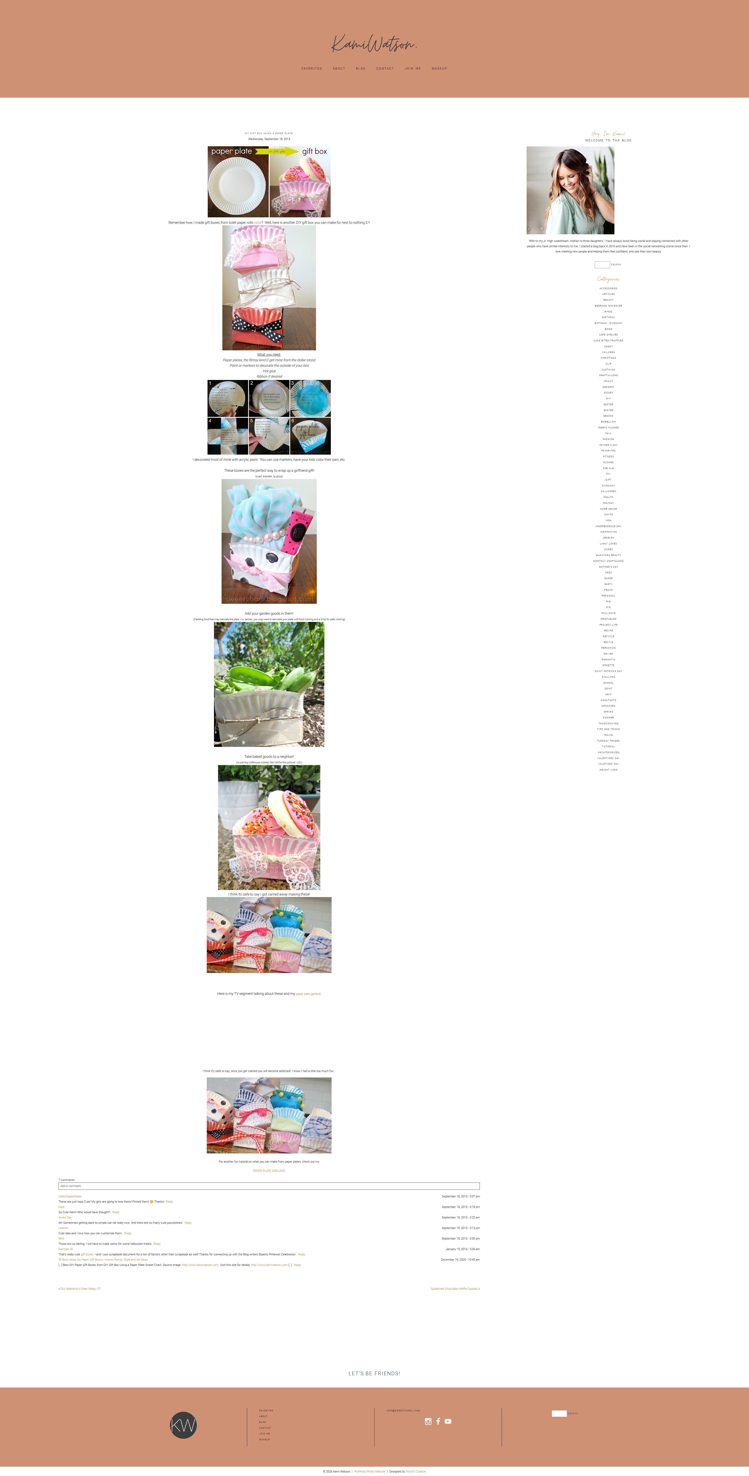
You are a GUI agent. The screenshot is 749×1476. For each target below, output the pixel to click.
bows (608, 329)
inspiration (608, 531)
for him (608, 468)
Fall (608, 433)
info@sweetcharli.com (403, 1410)
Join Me (413, 68)
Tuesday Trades (608, 740)
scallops (608, 677)
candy (608, 346)
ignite (608, 514)
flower (608, 462)
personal (608, 595)
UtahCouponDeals (70, 1196)
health (608, 497)
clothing (608, 369)
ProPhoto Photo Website (369, 1471)
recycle (608, 636)
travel (609, 735)
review (608, 653)
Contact (385, 68)
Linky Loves (608, 543)
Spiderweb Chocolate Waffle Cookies (454, 1289)
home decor (608, 508)
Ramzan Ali (66, 1249)
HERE (258, 223)
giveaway (608, 485)
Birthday (608, 317)
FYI (608, 473)
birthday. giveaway (609, 323)
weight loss (609, 769)
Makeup (439, 68)
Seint (608, 688)
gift (608, 479)
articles (608, 294)
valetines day (608, 763)
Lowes (608, 549)
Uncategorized (608, 752)
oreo (608, 572)
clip (608, 363)
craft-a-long (608, 375)
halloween (609, 491)
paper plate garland (308, 994)
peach (608, 589)
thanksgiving (609, 723)
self (608, 694)
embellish (608, 421)
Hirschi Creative (416, 1471)
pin (608, 607)
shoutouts (609, 700)
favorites (609, 450)
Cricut (608, 381)
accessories (609, 288)
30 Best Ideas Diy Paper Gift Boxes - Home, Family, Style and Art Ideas (103, 1259)
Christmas (608, 357)
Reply (169, 1202)
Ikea (608, 520)
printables (609, 619)
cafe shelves (608, 334)
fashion (608, 439)
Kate (61, 1207)
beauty (608, 299)
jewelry (609, 537)
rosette (608, 665)
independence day (608, 526)
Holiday (608, 503)
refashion (608, 647)
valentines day (608, 758)
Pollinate (609, 613)
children (608, 352)
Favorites (312, 68)
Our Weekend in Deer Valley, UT (81, 1289)
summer (608, 717)
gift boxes (87, 1254)
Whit (61, 1238)
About (339, 68)
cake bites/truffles (608, 340)
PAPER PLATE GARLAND (269, 1171)
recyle (608, 642)
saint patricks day (608, 671)
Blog (361, 68)
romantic (609, 659)
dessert (608, 387)
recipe (608, 630)
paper (608, 578)
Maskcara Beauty (608, 555)
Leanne (63, 1228)
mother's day (608, 566)
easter (609, 404)
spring (609, 711)
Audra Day (65, 1217)
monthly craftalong (608, 561)
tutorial (608, 746)
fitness (608, 456)
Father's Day (609, 445)
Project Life (609, 624)
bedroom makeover (608, 305)
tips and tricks (608, 729)
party (608, 584)
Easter (609, 410)
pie (608, 601)
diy (608, 398)
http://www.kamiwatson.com (200, 1265)
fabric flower (608, 427)
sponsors (609, 705)
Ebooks (608, 415)
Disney (608, 392)
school (608, 682)
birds (608, 311)
